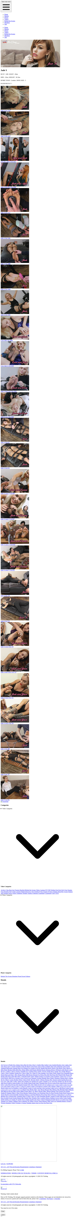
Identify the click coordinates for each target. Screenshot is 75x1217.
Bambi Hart (44, 1068)
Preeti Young (67, 1093)
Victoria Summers (6, 1103)
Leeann (45, 1086)
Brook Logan (68, 1070)
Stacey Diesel (41, 1099)
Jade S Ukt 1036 (5, 315)
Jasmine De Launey (37, 1081)
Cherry (3, 1073)
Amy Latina (65, 1065)
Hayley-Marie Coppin (7, 1080)
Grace (22, 1078)
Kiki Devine (12, 1085)
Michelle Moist (64, 1090)
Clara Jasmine (42, 1073)
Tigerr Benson (43, 1101)
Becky (50, 1068)
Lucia (2, 1090)
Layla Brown (39, 1086)
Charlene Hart (33, 1071)
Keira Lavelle (67, 1083)
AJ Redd (10, 1065)
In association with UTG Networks (11, 1184)
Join (5, 24)
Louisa (67, 1088)
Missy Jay (32, 1091)
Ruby (29, 1096)
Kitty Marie (34, 1085)
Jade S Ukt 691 (5, 800)
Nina (18, 1093)
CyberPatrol (42, 1198)
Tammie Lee (4, 1101)
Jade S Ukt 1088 (5, 264)
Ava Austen (31, 1068)
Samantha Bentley (45, 1096)
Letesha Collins (55, 1086)
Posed (20, 976)
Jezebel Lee (61, 1081)
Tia (28, 1101)
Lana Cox (66, 1085)
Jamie (19, 1081)
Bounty (44, 1070)
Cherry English (9, 1073)
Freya (13, 1078)
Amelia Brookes (57, 1065)
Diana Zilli (25, 1075)
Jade (8, 1081)
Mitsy (45, 1091)
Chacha (17, 1071)
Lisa (9, 1088)
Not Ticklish (35, 892)
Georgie (17, 1078)
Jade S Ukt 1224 (5, 110)
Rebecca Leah (29, 1094)
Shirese (47, 1098)
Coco (47, 1073)
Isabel (59, 1080)
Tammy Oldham (13, 1101)
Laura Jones (7, 1086)
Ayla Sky (38, 1068)
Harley (52, 1078)
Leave (3, 1214)
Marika (32, 1090)
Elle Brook (66, 1075)
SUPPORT (10, 1164)
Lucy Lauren (12, 1090)
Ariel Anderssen (58, 1066)
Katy (46, 1083)
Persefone (43, 1093)
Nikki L (14, 1093)
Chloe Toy (29, 1073)
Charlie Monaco (66, 1071)
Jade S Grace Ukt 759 (7, 646)
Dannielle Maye (68, 1073)
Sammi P (53, 1096)
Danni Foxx (60, 1073)
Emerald (24, 1076)
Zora (50, 1103)
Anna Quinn (41, 1066)
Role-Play (61, 892)
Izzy (5, 1081)
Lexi (64, 1086)
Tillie (48, 1101)
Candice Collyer (10, 1071)
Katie (34, 1083)
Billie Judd (29, 1070)
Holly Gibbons (40, 1080)
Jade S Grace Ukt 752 (7, 698)
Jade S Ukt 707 (5, 774)
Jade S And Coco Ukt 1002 (9, 391)
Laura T (18, 1086)
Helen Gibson (23, 1080)
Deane (20, 1075)
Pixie (52, 1093)
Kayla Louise (52, 1083)
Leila (49, 1086)
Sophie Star (33, 1099)
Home (6, 14)
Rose (46, 1094)
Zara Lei (38, 1103)
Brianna (48, 1070)
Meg (50, 1090)
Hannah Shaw (46, 1078)
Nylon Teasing (43, 892)
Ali (28, 1065)
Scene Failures (68, 892)
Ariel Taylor (66, 1066)
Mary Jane (37, 1090)
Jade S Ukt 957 (5, 442)
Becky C (69, 1068)
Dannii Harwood (6, 1075)
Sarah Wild (59, 1096)
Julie (2, 1083)
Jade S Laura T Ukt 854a (8, 544)
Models (6, 16)
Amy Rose (4, 1066)
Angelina (18, 1066)
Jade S (12, 1081)
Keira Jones (59, 1083)
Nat (64, 1091)
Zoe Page (46, 1103)
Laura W (23, 1086)
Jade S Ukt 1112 (5, 212)
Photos (6, 17)
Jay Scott (52, 1081)
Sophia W (14, 1099)
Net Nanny (50, 1198)
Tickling (25, 893)
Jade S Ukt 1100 (5, 238)
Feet (57, 890)
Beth (17, 1070)
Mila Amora (16, 1091)
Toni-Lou (53, 1101)
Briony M (54, 1070)
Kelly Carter (4, 1085)
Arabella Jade (49, 1066)
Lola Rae (39, 1088)
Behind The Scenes (6, 976)
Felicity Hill (7, 1078)
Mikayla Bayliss (8, 1091)
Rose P (50, 1094)
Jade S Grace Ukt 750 (7, 723)
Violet (13, 1103)
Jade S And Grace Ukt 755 (8, 672)
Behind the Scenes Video (32, 890)
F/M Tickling (52, 890)
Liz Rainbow (15, 1088)
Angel (14, 1066)
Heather (16, 1080)
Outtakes (55, 892)
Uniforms (35, 893)
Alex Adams (16, 1065)
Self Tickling (5, 893)
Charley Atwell (41, 1071)
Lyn (21, 1090)
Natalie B (4, 1093)
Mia (58, 1090)
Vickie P (69, 1101)
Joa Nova (69, 1081)
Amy (70, 1065)
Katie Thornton (40, 1083)
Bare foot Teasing (14, 890)
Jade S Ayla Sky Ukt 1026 (8, 187)
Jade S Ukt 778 (5, 595)
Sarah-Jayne (66, 1096)
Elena (42, 1075)
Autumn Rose (17, 1068)
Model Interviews (26, 892)
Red (34, 1094)
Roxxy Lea (64, 1094)
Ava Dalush (24, 1068)
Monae (49, 1091)
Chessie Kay (18, 1073)
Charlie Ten (57, 1071)
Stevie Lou (59, 1099)
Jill (66, 1081)
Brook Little (61, 1070)
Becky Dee (55, 1068)
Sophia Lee (7, 1099)
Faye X (66, 1076)
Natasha (9, 1093)
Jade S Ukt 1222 (5, 136)
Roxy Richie (9, 1096)
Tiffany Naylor (34, 1101)
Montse (53, 1091)
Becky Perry (63, 1068)
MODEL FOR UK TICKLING (21, 1173)
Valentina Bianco (61, 1101)
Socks (10, 893)
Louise (72, 1088)
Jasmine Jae (27, 1081)
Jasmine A (46, 1081)
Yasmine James (31, 1103)
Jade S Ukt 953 (5, 468)
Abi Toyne (4, 1065)
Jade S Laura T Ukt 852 (8, 570)
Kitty (29, 1085)
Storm (64, 1099)
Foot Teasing (68, 890)
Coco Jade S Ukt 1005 (7, 366)
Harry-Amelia (69, 1078)
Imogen (55, 1080)
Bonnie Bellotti (37, 1070)
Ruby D (25, 1096)
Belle (14, 1070)
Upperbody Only (50, 893)
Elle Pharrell (59, 1075)
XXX (57, 893)
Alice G (34, 1065)
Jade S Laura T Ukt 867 (8, 519)
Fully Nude (12, 892)
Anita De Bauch (26, 1066)
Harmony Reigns (60, 1078)
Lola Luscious (46, 1088)
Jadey (16, 1081)
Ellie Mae (14, 1076)
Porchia (56, 1093)
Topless (30, 893)
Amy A (9, 1066)
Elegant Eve (36, 1075)
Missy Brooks (39, 1091)
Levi (61, 1086)
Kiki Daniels (19, 1085)
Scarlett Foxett (8, 1098)
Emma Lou (42, 1076)
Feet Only (61, 890)
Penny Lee (36, 1093)
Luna (18, 1090)
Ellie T (19, 1076)
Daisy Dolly (53, 1073)
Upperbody (41, 893)
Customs (42, 890)
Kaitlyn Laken (12, 1083)
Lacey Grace (55, 1085)
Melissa (54, 1090)
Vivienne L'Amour (20, 1103)
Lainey (61, 1085)
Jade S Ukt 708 (5, 749)
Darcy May (14, 1075)
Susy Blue (69, 1099)
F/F (46, 890)
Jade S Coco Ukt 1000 (7, 417)
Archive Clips (5, 890)
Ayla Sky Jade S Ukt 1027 (8, 161)
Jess (56, 1081)
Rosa (42, 1094)
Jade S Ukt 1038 (5, 289)
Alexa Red (23, 1065)
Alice (30, 1065)
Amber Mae (40, 1065)
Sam (38, 1096)
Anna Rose (34, 1066)
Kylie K (40, 1085)
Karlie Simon (28, 1083)
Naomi (61, 1091)
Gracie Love (27, 1078)
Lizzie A (30, 1088)
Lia (67, 1086)
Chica (24, 1073)
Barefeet (22, 890)
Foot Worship (5, 892)
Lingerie (18, 892)
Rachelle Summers (19, 1094)
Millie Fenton (24, 1091)
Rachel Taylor (9, 1094)
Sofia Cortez (63, 1098)
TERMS (33, 1173)
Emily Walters (35, 1076)
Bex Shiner (22, 1070)
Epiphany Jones (59, 1076)
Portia (61, 1093)
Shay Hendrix (33, 1098)
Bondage (15, 976)
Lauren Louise (30, 1086)
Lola (34, 1088)
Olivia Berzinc (24, 1093)
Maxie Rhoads (45, 1090)
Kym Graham (47, 1085)
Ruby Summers (18, 1096)
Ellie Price (8, 1076)
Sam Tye (34, 1096)
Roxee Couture (56, 1094)
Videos (6, 19)
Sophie (28, 1099)
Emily (29, 1076)
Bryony (3, 1071)
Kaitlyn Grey (20, 1083)
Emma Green (50, 1076)
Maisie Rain (26, 1090)
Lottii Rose (62, 1088)
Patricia (30, 1093)
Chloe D (35, 1073)
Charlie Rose (50, 1071)
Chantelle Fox (24, 1071)
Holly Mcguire (31, 1080)
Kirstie (25, 1085)
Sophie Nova (22, 1099)
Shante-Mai (20, 1098)
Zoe (42, 1103)
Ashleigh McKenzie (7, 1068)
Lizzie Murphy (23, 1088)
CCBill (22, 1170)
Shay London (41, 1098)
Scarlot (15, 1098)
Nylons (50, 892)
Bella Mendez (8, 1070)
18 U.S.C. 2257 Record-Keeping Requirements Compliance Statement (21, 1167)
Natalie (68, 1091)
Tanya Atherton (22, 1101)
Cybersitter (57, 1198)
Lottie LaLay (55, 1088)
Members (7, 22)
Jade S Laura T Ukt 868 (8, 493)
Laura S (13, 1086)
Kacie (6, 1083)
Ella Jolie (47, 1075)
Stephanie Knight (50, 1099)
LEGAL (3, 1164)
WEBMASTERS (6, 1173)
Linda (6, 1088)
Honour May (49, 1080)
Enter (2, 1211)
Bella (2, 1070)
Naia (57, 1091)
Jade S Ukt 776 (5, 621)
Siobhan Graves (55, 1098)
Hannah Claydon (36, 1078)
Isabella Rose (65, 1080)
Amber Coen (48, 1065)
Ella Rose (53, 1075)
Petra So (48, 1093)
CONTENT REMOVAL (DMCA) (47, 1173)
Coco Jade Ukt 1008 (7, 340)
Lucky (6, 1090)
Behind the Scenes (9, 21)
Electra (31, 1075)
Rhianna (38, 1094)
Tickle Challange (17, 893)
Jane (22, 1081)
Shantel (26, 1098)
